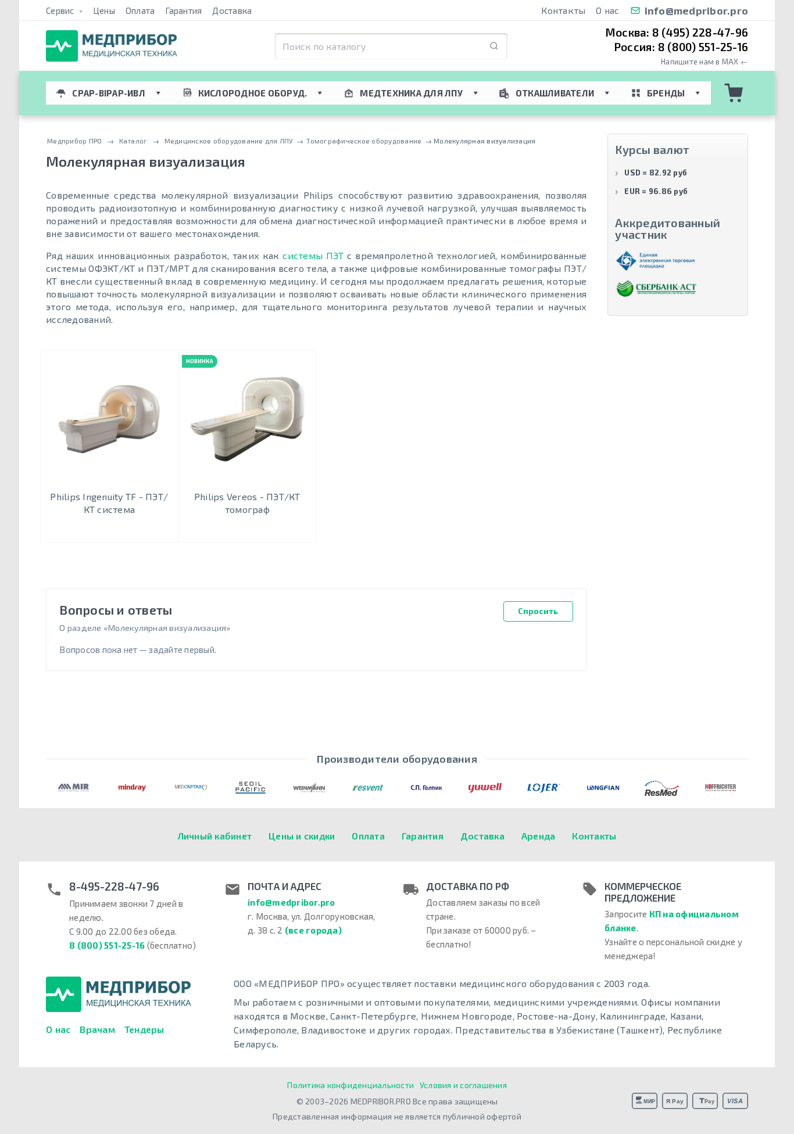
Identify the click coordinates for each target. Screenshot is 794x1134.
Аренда (538, 835)
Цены (104, 10)
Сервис (61, 10)
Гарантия (183, 10)
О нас (607, 10)
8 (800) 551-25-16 (107, 945)
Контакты (563, 10)
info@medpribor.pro (697, 10)
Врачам (97, 1029)
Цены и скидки (302, 835)
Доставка (232, 10)
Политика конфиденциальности (350, 1085)
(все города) (313, 930)
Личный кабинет (215, 835)
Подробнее (109, 531)
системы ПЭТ (313, 255)
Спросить (538, 611)
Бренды (666, 93)
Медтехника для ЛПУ (411, 93)
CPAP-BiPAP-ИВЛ (108, 93)
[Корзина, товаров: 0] (734, 93)
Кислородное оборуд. (252, 93)
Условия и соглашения (463, 1085)
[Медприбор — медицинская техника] (111, 46)
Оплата (140, 10)
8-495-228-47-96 (114, 886)
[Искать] (494, 46)
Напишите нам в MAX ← (704, 62)
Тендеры (144, 1029)
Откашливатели (555, 93)
